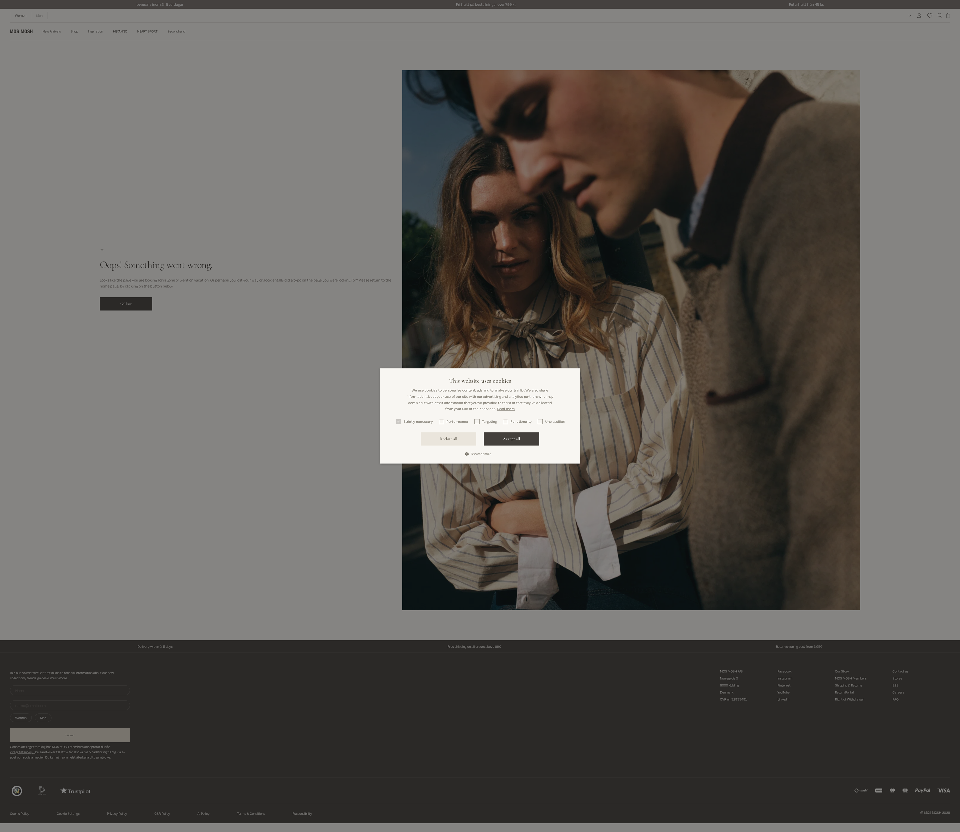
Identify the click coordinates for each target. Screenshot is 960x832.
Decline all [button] (448, 438)
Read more (506, 409)
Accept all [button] (511, 438)
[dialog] (480, 416)
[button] (480, 454)
